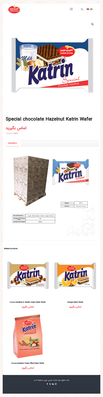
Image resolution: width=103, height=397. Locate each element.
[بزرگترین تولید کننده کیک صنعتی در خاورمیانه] (14, 9)
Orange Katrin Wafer (75, 302)
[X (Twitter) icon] (50, 384)
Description (12, 143)
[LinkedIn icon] (53, 384)
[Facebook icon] (47, 384)
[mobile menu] (71, 9)
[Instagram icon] (56, 384)
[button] (92, 24)
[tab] (12, 143)
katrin (16, 133)
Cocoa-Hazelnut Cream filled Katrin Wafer (27, 363)
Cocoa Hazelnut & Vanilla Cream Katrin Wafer (28, 302)
